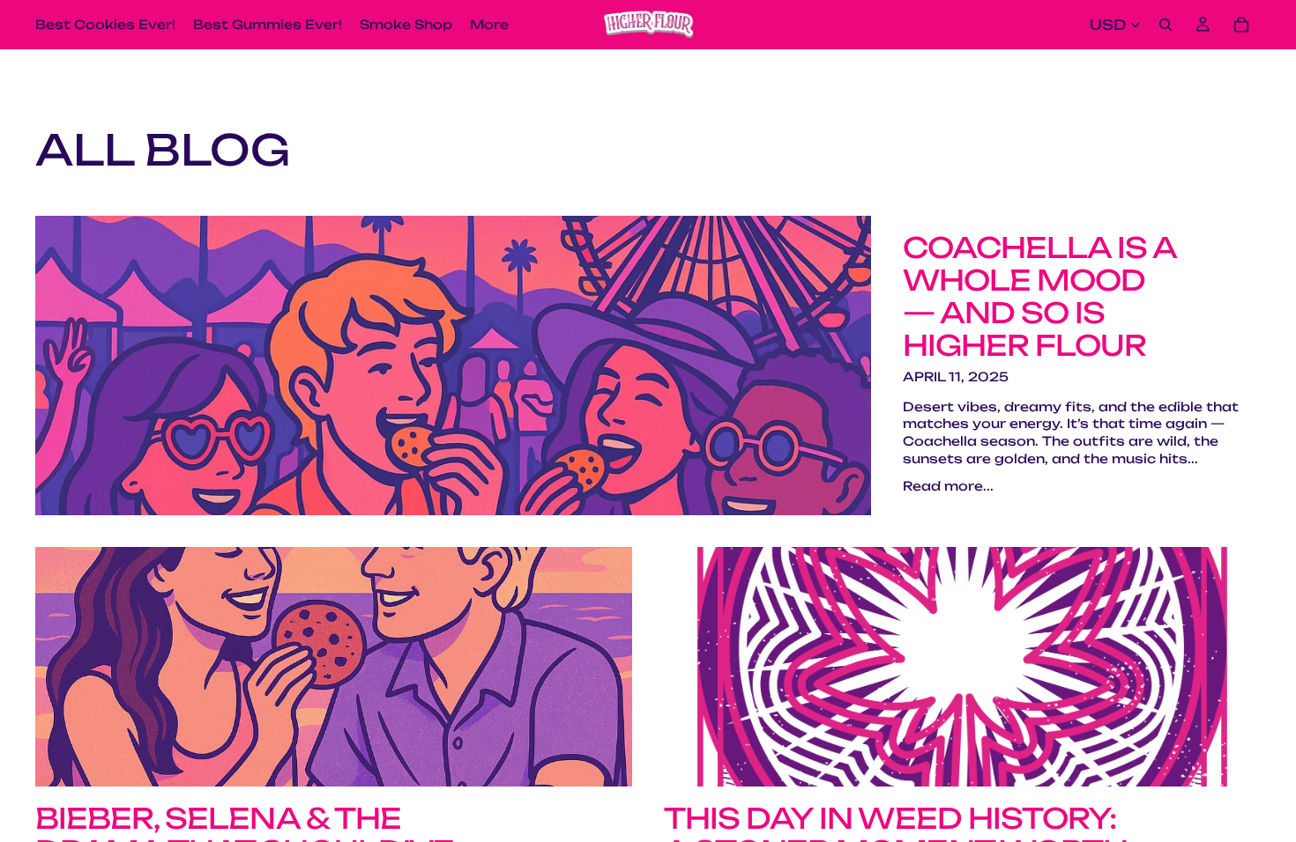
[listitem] (489, 25)
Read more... (948, 485)
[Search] (1165, 24)
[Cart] (1241, 24)
